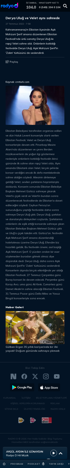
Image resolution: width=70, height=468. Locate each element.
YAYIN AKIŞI (56, 463)
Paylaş (13, 61)
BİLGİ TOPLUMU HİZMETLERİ (51, 397)
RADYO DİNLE (58, 409)
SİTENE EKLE (11, 409)
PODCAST (34, 463)
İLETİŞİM (26, 397)
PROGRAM (16, 463)
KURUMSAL (9, 397)
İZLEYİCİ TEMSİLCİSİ (34, 409)
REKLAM (55, 403)
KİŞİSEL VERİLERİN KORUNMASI (28, 403)
